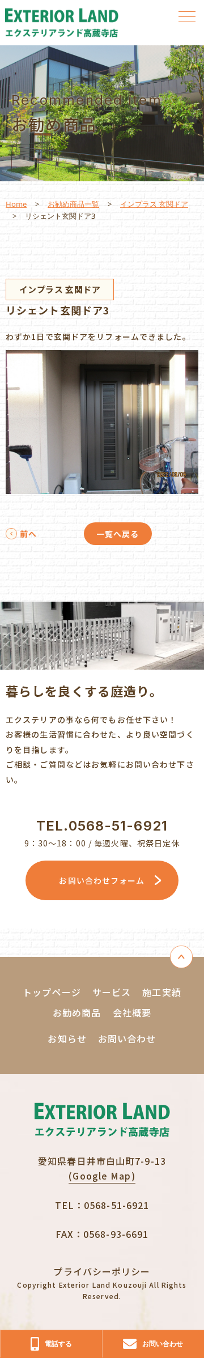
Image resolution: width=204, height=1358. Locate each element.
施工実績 (161, 992)
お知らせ (67, 1038)
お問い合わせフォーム (101, 880)
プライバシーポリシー (101, 1271)
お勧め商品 (77, 1012)
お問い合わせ (127, 1038)
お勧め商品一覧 (73, 204)
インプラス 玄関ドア (154, 204)
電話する (58, 1343)
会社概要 (132, 1012)
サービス (111, 992)
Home (16, 204)
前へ (28, 533)
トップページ (52, 992)
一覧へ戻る (117, 533)
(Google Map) (102, 1175)
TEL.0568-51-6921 (102, 826)
